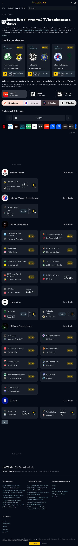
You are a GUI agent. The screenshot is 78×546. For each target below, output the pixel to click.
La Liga (31, 30)
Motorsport (6, 523)
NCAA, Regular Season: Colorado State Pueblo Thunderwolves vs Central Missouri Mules (37, 488)
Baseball (5, 532)
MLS (55, 30)
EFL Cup (54, 497)
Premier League (23, 30)
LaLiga (54, 486)
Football (5, 529)
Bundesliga (44, 30)
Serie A (37, 30)
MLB (53, 488)
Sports (4, 14)
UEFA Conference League (8, 48)
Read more (5, 35)
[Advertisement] (17, 150)
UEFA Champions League (60, 491)
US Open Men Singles (59, 494)
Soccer (10, 14)
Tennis (5, 526)
